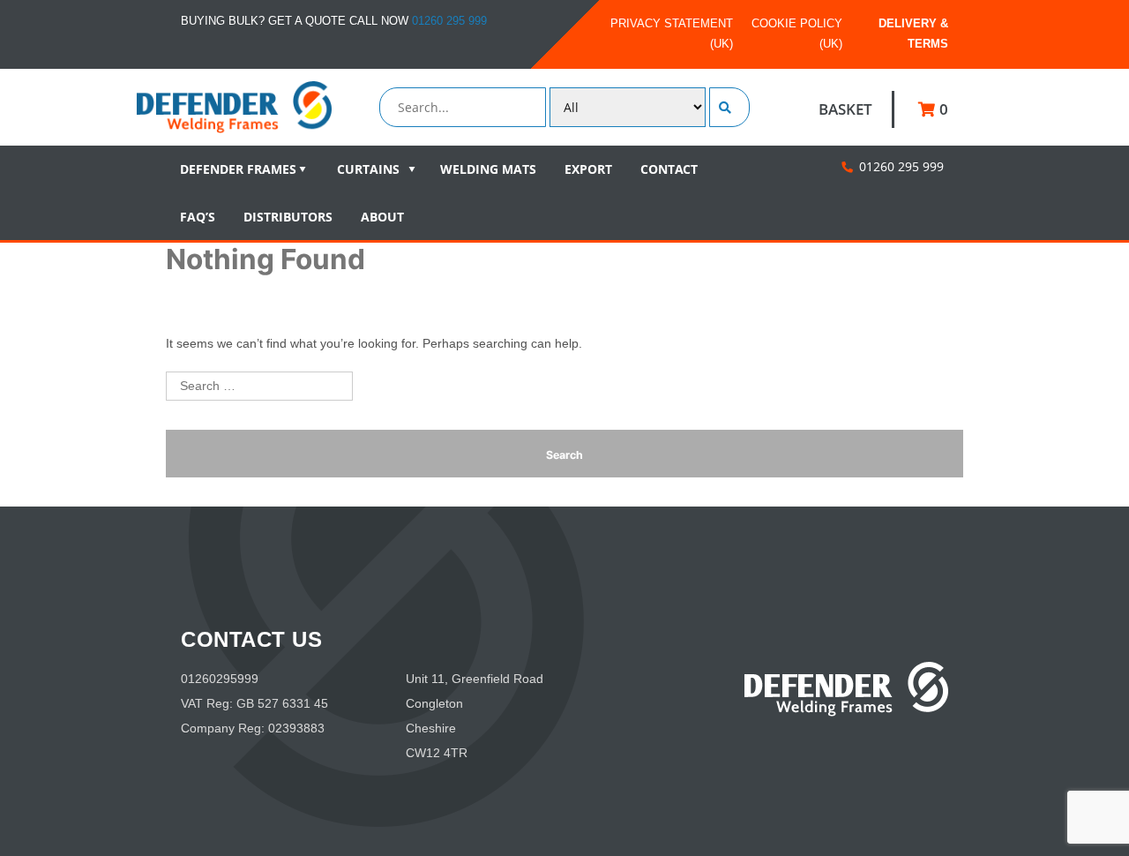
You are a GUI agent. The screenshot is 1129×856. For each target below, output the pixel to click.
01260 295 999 (449, 21)
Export (588, 169)
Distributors (288, 216)
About (382, 216)
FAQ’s (197, 216)
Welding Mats (488, 169)
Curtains (368, 169)
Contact (669, 169)
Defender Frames (238, 169)
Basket (845, 109)
